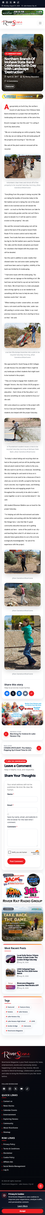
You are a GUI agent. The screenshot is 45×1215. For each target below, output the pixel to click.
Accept (22, 1211)
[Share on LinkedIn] (19, 693)
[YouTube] (14, 2)
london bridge (13, 1036)
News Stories (8, 1116)
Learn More (23, 1206)
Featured (10, 86)
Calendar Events (10, 1121)
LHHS (33, 1032)
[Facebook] (3, 2)
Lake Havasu (23, 1022)
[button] (22, 166)
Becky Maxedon (32, 76)
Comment (12, 826)
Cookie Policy (8, 1168)
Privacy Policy (9, 1155)
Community (8, 1134)
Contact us (7, 1112)
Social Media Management (14, 1177)
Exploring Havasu (10, 1129)
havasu (10, 1022)
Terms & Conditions (11, 1159)
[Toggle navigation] (40, 23)
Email (10, 805)
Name (10, 794)
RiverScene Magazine (15, 1041)
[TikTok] (18, 2)
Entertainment (9, 1125)
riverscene (27, 1036)
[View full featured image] (39, 38)
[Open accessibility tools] (40, 1186)
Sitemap (6, 1142)
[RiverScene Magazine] (12, 23)
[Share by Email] (25, 693)
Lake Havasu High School (16, 1032)
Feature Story (25, 1018)
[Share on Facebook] (7, 693)
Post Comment (16, 861)
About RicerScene (10, 1138)
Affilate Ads (8, 1172)
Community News (14, 54)
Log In (6, 1180)
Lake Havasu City (14, 1027)
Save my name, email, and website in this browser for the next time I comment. (22, 819)
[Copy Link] (31, 693)
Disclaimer (7, 1163)
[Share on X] (13, 693)
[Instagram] (7, 2)
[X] (10, 2)
